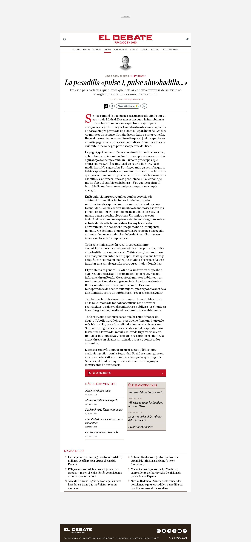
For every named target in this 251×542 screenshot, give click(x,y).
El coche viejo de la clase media (145, 392)
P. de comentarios (151, 538)
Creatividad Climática (140, 427)
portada (77, 50)
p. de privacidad (122, 538)
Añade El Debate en (126, 106)
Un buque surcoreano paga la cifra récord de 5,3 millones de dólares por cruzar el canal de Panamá (95, 461)
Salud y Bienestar (170, 50)
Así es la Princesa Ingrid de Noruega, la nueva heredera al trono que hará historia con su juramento (94, 484)
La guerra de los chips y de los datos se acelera (144, 418)
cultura (145, 50)
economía (97, 50)
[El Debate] (125, 37)
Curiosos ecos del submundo (101, 432)
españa (86, 50)
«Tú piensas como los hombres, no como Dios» (145, 404)
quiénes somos (71, 538)
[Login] (187, 39)
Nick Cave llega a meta (97, 390)
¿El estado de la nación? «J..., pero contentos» (104, 421)
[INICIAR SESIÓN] (187, 39)
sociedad (134, 50)
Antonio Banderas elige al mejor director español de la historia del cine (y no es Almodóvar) (154, 461)
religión (155, 50)
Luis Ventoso (138, 76)
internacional (120, 50)
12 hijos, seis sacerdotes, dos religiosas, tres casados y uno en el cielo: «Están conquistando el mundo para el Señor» (95, 473)
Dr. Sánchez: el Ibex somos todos (103, 409)
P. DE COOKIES (136, 538)
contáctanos (85, 538)
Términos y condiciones (103, 538)
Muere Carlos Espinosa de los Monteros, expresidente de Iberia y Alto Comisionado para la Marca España (156, 473)
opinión (107, 50)
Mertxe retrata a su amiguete (101, 400)
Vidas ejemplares (117, 76)
